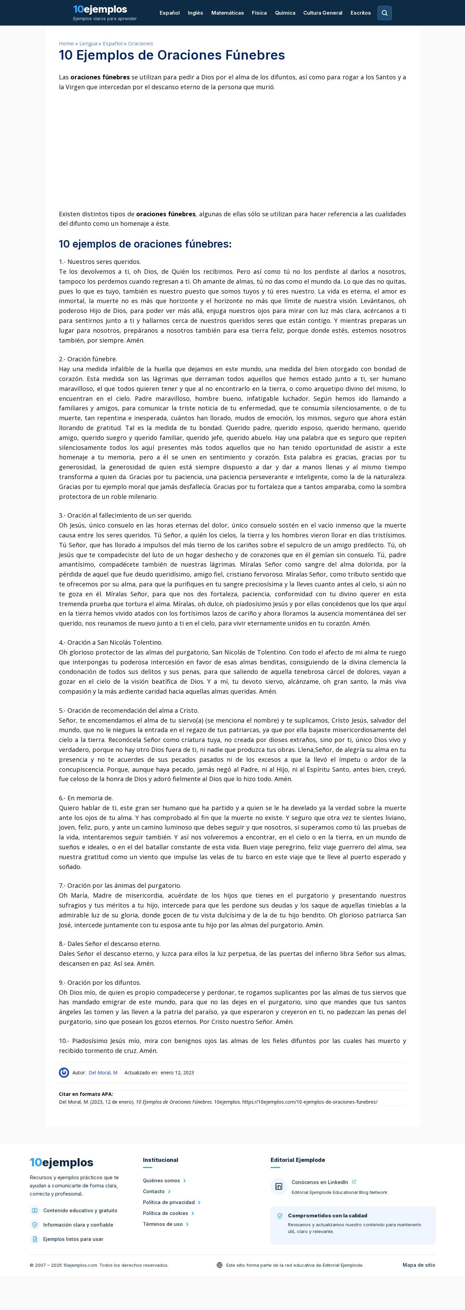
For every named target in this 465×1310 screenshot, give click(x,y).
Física (259, 13)
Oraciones (140, 43)
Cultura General (322, 13)
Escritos (361, 13)
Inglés (195, 13)
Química (285, 13)
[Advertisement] (232, 150)
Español (170, 13)
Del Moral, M (103, 1072)
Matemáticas (227, 13)
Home (66, 43)
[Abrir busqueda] (385, 13)
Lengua (88, 43)
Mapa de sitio (419, 1265)
